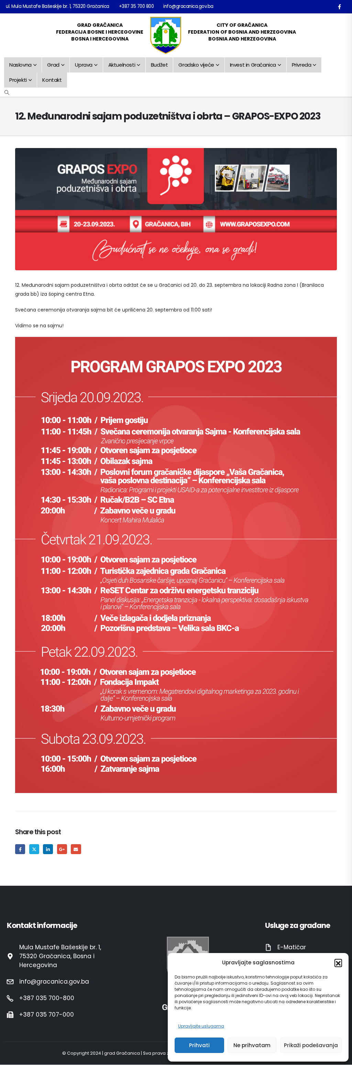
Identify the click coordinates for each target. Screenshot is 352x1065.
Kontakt (52, 79)
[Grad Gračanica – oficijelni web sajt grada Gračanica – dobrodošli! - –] (165, 35)
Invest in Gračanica (253, 64)
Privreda (301, 64)
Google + (62, 849)
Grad (53, 64)
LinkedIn (48, 849)
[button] (338, 962)
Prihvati (199, 1045)
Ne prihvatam (252, 1045)
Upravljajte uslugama (201, 1026)
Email (76, 849)
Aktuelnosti (121, 64)
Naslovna (20, 64)
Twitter (34, 849)
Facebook (20, 849)
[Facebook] (339, 6)
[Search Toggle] (7, 92)
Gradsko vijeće (196, 64)
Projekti (18, 79)
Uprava (83, 64)
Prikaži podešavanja (311, 1045)
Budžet (159, 64)
